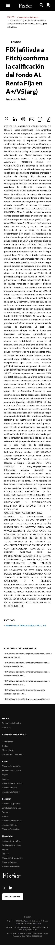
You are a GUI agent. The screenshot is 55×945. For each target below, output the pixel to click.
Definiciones (7, 741)
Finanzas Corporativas (11, 766)
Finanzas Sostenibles (11, 792)
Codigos (5, 746)
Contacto (6, 727)
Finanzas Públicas (9, 787)
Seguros (5, 774)
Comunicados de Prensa (27, 17)
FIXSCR (10, 17)
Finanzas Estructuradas (12, 783)
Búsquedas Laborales (11, 723)
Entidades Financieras (11, 770)
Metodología (7, 750)
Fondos (5, 779)
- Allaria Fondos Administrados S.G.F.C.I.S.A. (25, 625)
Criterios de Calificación (12, 754)
